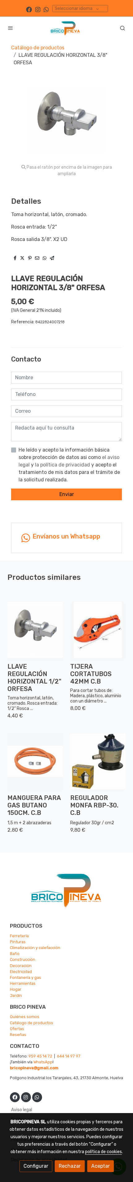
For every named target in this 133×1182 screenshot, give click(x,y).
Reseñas (18, 1034)
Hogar (15, 989)
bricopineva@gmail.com (34, 1068)
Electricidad (21, 971)
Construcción (22, 959)
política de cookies (103, 1151)
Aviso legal (21, 1109)
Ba (12, 953)
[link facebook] (29, 9)
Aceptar (100, 1166)
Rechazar (70, 1166)
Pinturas (18, 941)
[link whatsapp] (46, 9)
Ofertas (17, 1028)
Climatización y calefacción (35, 947)
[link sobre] (66, 893)
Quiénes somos (24, 1016)
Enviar (66, 494)
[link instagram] (38, 9)
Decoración (21, 965)
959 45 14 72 (40, 1056)
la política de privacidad (63, 465)
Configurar (36, 1166)
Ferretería (19, 936)
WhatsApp (43, 1062)
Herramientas (23, 983)
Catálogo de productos (37, 48)
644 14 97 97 (68, 1056)
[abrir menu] (10, 28)
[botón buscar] (122, 28)
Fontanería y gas (25, 977)
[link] (66, 28)
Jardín (16, 995)
